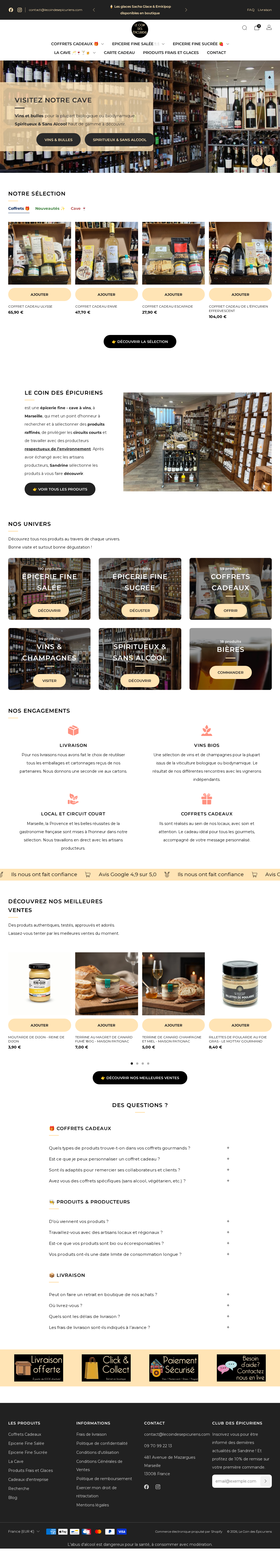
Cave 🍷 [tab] (78, 208)
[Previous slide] (257, 160)
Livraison (265, 10)
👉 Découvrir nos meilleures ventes (140, 1078)
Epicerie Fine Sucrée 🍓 (198, 43)
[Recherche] (244, 27)
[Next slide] (269, 160)
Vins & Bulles (58, 139)
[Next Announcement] (186, 9)
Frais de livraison (91, 1434)
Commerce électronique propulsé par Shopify (188, 1532)
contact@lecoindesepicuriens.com (55, 10)
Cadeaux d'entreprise (28, 1479)
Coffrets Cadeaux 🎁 (74, 43)
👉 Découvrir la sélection (140, 341)
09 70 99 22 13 (158, 1445)
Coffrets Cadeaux (24, 1434)
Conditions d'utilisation (97, 1452)
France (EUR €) (21, 1531)
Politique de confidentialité (102, 1443)
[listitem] (140, 10)
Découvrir (49, 610)
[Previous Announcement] (93, 9)
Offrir (231, 610)
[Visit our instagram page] (19, 9)
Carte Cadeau (119, 52)
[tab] (132, 1063)
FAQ (251, 10)
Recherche (18, 1488)
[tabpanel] (140, 275)
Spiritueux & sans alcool (120, 139)
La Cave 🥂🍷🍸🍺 (72, 52)
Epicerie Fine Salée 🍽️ (135, 43)
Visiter (49, 680)
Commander (231, 672)
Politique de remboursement (104, 1478)
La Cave (16, 1461)
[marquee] (140, 875)
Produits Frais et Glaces (171, 52)
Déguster (140, 610)
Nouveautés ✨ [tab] (50, 208)
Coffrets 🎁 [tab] (19, 208)
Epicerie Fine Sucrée (27, 1452)
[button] (134, 168)
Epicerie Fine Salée (26, 1443)
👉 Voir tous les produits (60, 489)
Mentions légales (92, 1505)
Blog (12, 1497)
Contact (216, 52)
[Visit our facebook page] (11, 9)
